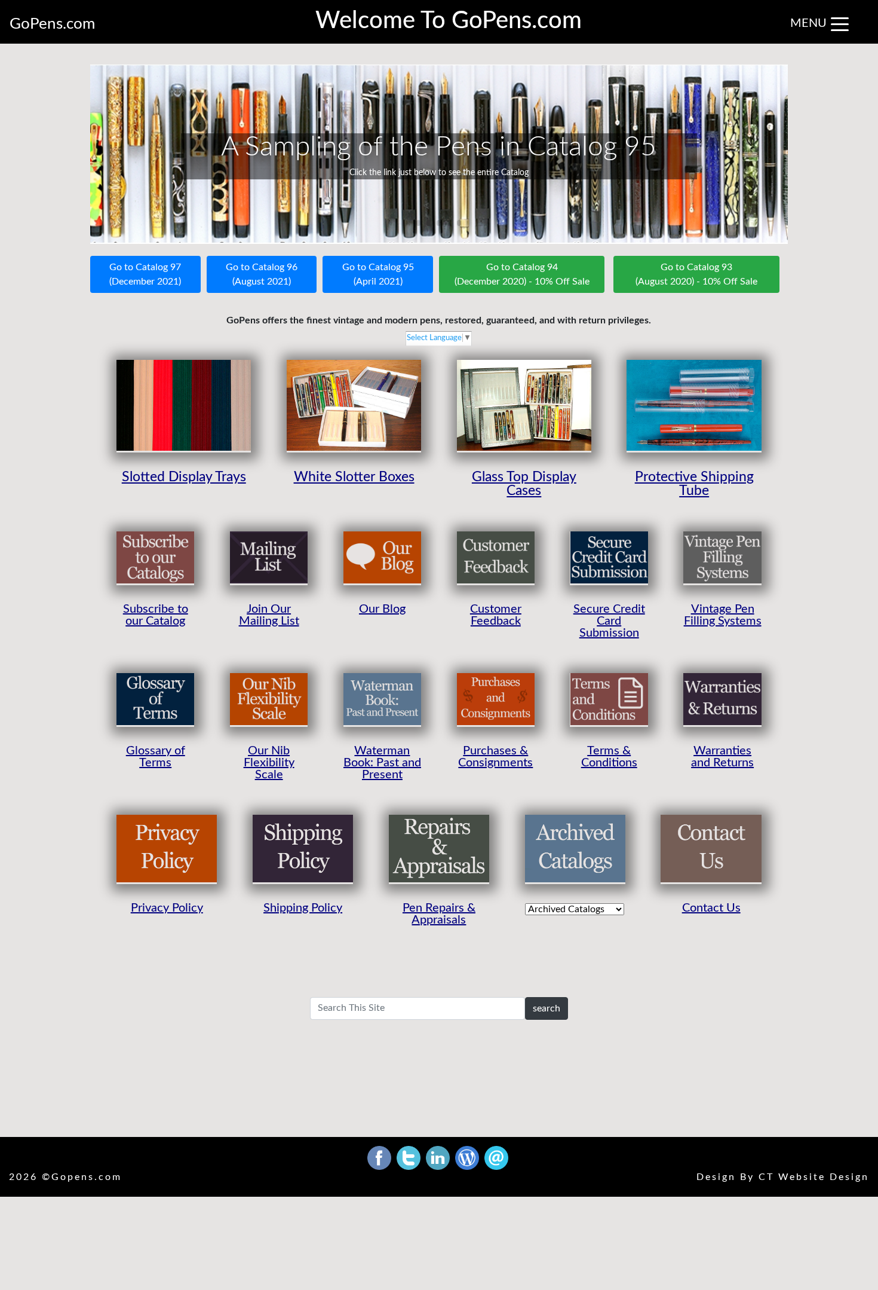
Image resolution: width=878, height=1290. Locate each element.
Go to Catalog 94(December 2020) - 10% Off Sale (522, 274)
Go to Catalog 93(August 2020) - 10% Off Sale (696, 274)
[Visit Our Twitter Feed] (410, 1157)
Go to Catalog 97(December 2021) (145, 274)
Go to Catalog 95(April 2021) (378, 274)
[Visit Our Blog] (468, 1157)
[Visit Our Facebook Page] (380, 1157)
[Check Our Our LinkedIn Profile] (439, 1157)
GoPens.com (52, 24)
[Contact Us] (496, 1157)
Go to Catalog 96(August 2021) (261, 274)
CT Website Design (814, 1177)
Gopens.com (86, 1177)
